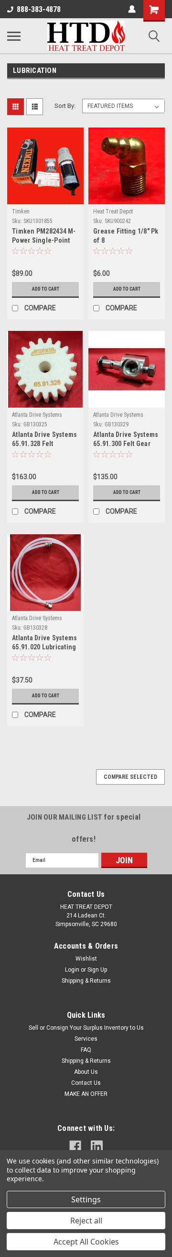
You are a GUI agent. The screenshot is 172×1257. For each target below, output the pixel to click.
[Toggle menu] (14, 36)
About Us (86, 1072)
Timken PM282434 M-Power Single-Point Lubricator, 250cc (44, 236)
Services (86, 1038)
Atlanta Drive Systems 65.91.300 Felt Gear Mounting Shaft (125, 440)
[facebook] (75, 1146)
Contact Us (86, 1083)
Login (72, 969)
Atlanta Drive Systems (37, 414)
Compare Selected (130, 777)
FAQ (86, 1049)
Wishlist (86, 958)
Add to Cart (45, 289)
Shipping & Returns (86, 980)
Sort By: (64, 105)
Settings (86, 1199)
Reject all (86, 1220)
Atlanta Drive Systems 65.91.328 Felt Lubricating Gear (44, 440)
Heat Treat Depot (113, 211)
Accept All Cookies (86, 1241)
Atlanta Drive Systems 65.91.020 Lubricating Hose (44, 643)
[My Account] (132, 9)
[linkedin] (97, 1146)
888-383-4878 (39, 9)
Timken (21, 211)
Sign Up (97, 969)
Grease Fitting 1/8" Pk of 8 (126, 235)
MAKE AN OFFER (86, 1094)
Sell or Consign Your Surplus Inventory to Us (86, 1027)
